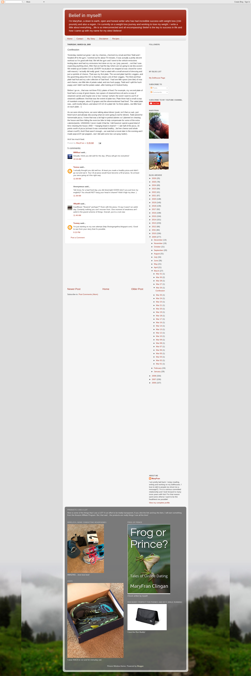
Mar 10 (159, 336)
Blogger (140, 666)
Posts (154, 88)
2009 (154, 237)
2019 (154, 203)
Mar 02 (159, 360)
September (159, 250)
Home (69, 39)
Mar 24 (159, 298)
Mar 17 (159, 319)
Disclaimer (103, 39)
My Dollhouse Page (157, 78)
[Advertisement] (105, 265)
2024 (154, 185)
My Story (91, 39)
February (158, 368)
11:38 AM (77, 196)
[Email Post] (100, 143)
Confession (160, 291)
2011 (154, 230)
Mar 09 (159, 340)
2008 (154, 376)
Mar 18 (159, 316)
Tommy (76, 223)
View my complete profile (159, 503)
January (157, 372)
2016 (154, 213)
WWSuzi (77, 152)
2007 (154, 379)
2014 (154, 220)
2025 (154, 182)
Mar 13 (159, 329)
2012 (154, 227)
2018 (154, 206)
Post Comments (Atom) (88, 294)
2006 (154, 383)
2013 (154, 223)
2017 (154, 209)
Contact (79, 39)
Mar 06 (159, 350)
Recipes (115, 39)
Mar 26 (159, 288)
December (158, 240)
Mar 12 (159, 333)
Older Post (137, 289)
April (156, 267)
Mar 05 (159, 353)
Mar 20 (159, 309)
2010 (154, 233)
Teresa (76, 167)
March (157, 271)
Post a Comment (78, 238)
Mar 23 (159, 302)
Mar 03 (159, 357)
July (156, 257)
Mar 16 (159, 322)
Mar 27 (159, 284)
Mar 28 (159, 281)
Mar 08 (159, 343)
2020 (154, 199)
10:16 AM (77, 159)
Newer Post (73, 289)
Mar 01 (159, 364)
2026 (154, 178)
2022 (154, 192)
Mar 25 (159, 295)
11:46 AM (77, 215)
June (156, 261)
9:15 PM (76, 232)
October (157, 247)
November (158, 243)
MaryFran (156, 479)
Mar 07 (159, 347)
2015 (154, 216)
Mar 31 (159, 274)
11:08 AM (77, 179)
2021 (154, 196)
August (157, 254)
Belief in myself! (85, 15)
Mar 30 (159, 277)
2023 (154, 189)
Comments (157, 92)
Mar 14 (159, 326)
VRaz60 (76, 204)
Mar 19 (159, 312)
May (156, 264)
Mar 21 (159, 305)
